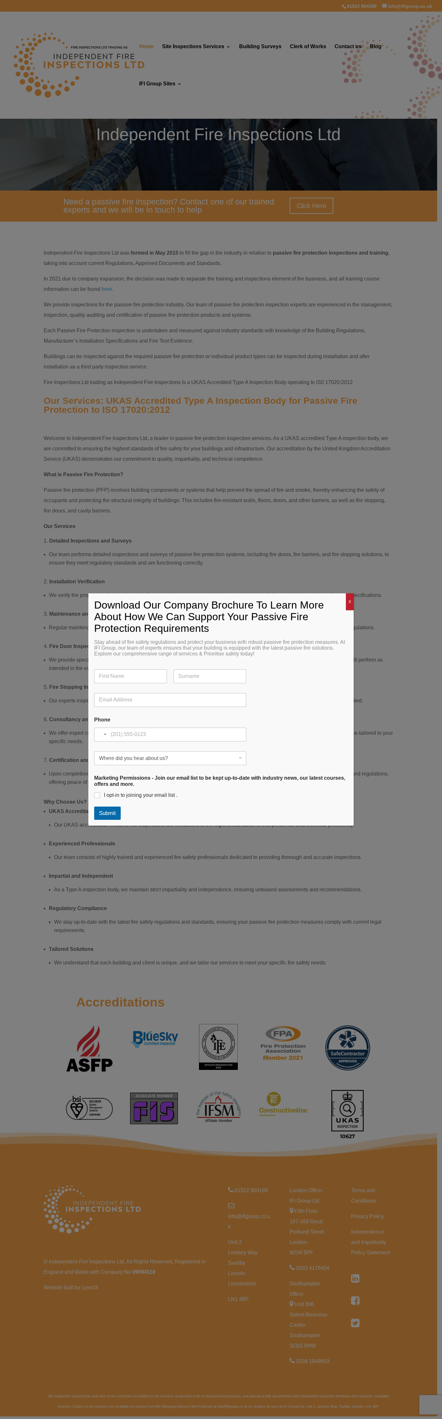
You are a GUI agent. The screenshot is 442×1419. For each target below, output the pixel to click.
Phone (102, 719)
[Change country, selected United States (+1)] (101, 735)
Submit (107, 813)
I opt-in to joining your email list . (140, 795)
